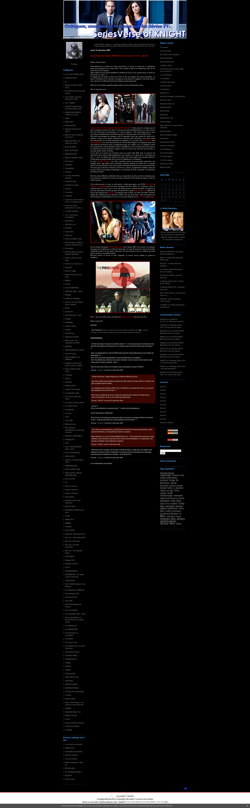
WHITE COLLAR (71, 715)
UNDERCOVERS (71, 684)
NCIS (67, 443)
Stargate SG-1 (70, 560)
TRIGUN (68, 666)
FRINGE (68, 295)
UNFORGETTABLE (72, 688)
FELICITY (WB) (70, 271)
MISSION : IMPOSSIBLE (73, 436)
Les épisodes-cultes (72, 393)
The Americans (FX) (72, 593)
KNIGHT (163, 337)
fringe (172, 480)
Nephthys (163, 331)
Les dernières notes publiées (125, 799)
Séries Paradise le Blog (168, 135)
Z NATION (68, 730)
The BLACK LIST (71, 597)
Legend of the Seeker (72, 389)
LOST (67, 417)
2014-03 (163, 419)
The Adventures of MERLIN (74, 590)
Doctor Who (69, 232)
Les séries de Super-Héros (74, 402)
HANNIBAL (69, 322)
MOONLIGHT (69, 439)
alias (178, 523)
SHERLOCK (69, 519)
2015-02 (163, 390)
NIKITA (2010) (70, 456)
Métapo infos (69, 748)
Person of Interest (71, 489)
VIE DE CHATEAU (71, 755)
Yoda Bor (163, 325)
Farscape (68, 267)
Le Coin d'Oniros (166, 75)
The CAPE (69, 601)
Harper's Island (70, 326)
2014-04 (163, 415)
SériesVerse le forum (167, 142)
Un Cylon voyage (166, 160)
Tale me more (70, 779)
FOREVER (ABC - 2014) (73, 291)
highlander (165, 475)
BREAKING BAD (71, 154)
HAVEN (67, 330)
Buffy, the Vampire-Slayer (74, 157)
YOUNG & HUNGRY (72, 726)
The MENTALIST (71, 626)
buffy (170, 493)
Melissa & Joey (70, 424)
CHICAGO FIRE (70, 181)
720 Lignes (164, 47)
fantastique (167, 473)
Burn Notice (69, 161)
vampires (178, 495)
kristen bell (165, 488)
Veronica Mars (70, 699)
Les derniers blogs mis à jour (106, 799)
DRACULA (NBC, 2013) (73, 239)
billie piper (176, 501)
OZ (66, 482)
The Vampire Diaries (72, 652)
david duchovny (169, 498)
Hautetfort (131, 796)
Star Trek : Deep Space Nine (75, 537)
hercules (94, 332)
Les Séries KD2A (71, 406)
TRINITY (68, 670)
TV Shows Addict (166, 156)
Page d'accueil (99, 46)
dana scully (166, 490)
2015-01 (163, 394)
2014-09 (163, 401)
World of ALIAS (165, 167)
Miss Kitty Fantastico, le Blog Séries (172, 96)
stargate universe (113, 332)
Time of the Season (167, 153)
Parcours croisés (71, 486)
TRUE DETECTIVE (72, 677)
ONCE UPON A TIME (72, 469)
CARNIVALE (69, 168)
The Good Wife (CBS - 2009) (75, 614)
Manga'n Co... (165, 93)
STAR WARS (69, 556)
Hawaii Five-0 (70, 333)
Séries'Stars (164, 138)
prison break (176, 485)
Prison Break (69, 497)
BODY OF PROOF (71, 150)
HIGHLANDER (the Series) (74, 350)
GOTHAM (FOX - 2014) (73, 315)
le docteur (169, 481)
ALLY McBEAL (70, 103)
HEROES (68, 346)
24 (66, 81)
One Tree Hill (69, 479)
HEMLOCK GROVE (72, 337)
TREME (68, 663)
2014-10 (163, 397)
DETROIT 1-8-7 (70, 224)
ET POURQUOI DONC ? (73, 772)
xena (99, 332)
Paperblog (163, 114)
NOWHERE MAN (71, 466)
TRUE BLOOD (70, 673)
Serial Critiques (165, 122)
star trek (145, 330)
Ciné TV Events (165, 51)
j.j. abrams (178, 488)
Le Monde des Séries (167, 82)
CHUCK (68, 189)
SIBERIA (68, 523)
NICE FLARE (164, 111)
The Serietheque (166, 149)
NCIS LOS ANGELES (72, 452)
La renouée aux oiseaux (73, 744)
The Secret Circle (71, 642)
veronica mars (173, 516)
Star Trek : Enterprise (72, 541)
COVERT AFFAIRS (71, 211)
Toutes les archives (167, 422)
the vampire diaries (126, 332)
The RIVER (69, 639)
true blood (104, 332)
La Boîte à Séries (166, 65)
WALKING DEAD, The (73, 712)
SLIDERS (68, 526)
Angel (67, 118)
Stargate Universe (71, 564)
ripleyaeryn (164, 319)
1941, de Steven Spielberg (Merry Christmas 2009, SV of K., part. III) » (130, 46)
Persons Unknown (71, 493)
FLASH (67, 284)
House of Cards (70, 353)
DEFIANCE (69, 221)
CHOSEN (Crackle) (72, 185)
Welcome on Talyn (166, 164)
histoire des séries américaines (172, 520)
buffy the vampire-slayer (172, 505)
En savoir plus (168, 806)
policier (164, 480)
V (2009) (68, 695)
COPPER (68, 196)
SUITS (67, 567)
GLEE (67, 308)
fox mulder (171, 503)
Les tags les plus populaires (144, 799)
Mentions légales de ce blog (108, 802)
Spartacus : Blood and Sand (75, 534)
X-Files (67, 719)
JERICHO (68, 382)
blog (166, 802)
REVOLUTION (70, 506)
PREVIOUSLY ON (166, 118)
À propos (74, 64)
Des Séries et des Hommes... (170, 54)
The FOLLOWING (71, 610)
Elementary (69, 248)
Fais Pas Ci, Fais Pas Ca (74, 264)
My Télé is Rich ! (166, 100)
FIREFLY (68, 280)
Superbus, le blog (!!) (167, 145)
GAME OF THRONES (72, 298)
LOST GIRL (69, 420)
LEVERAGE (69, 410)
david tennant (168, 484)
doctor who (167, 523)
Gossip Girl (69, 311)
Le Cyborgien (165, 78)
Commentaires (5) (131, 330)
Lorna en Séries (165, 86)
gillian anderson (169, 508)
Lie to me (68, 413)
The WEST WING (71, 655)
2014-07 (163, 408)
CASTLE (68, 172)
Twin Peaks (69, 681)
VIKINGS (68, 708)
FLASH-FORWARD (72, 288)
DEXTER (68, 228)
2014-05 (163, 412)
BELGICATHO (70, 768)
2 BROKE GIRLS (71, 78)
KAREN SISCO (70, 386)
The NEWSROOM (71, 629)
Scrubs (67, 516)
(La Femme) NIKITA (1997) (74, 74)
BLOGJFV (68, 775)
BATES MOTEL (70, 125)
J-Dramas (68, 375)
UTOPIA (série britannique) (74, 691)
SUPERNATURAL (71, 571)
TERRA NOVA (70, 580)
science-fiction (169, 513)
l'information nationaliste (73, 751)
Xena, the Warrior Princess (74, 723)
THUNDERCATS (71, 659)
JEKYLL (68, 378)
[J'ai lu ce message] (247, 806)
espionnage (166, 495)
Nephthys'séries (165, 107)
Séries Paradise (165, 131)
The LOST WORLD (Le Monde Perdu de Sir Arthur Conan (74, 620)
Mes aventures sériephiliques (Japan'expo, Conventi (75, 430)
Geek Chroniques (166, 58)
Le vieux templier (71, 759)
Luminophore (165, 89)
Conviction (69, 192)
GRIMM (67, 319)
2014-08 (163, 404)
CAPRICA (68, 165)
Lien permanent (120, 330)
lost (162, 503)
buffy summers (173, 511)
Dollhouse (68, 235)
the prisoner (136, 332)
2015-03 (163, 386)
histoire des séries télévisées (172, 476)
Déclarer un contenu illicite (90, 802)
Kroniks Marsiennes (167, 62)
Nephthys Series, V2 (167, 104)
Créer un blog (120, 796)
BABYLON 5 (69, 122)
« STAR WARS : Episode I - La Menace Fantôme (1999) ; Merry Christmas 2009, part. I (124, 44)
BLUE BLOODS (70, 147)
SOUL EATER (70, 530)
